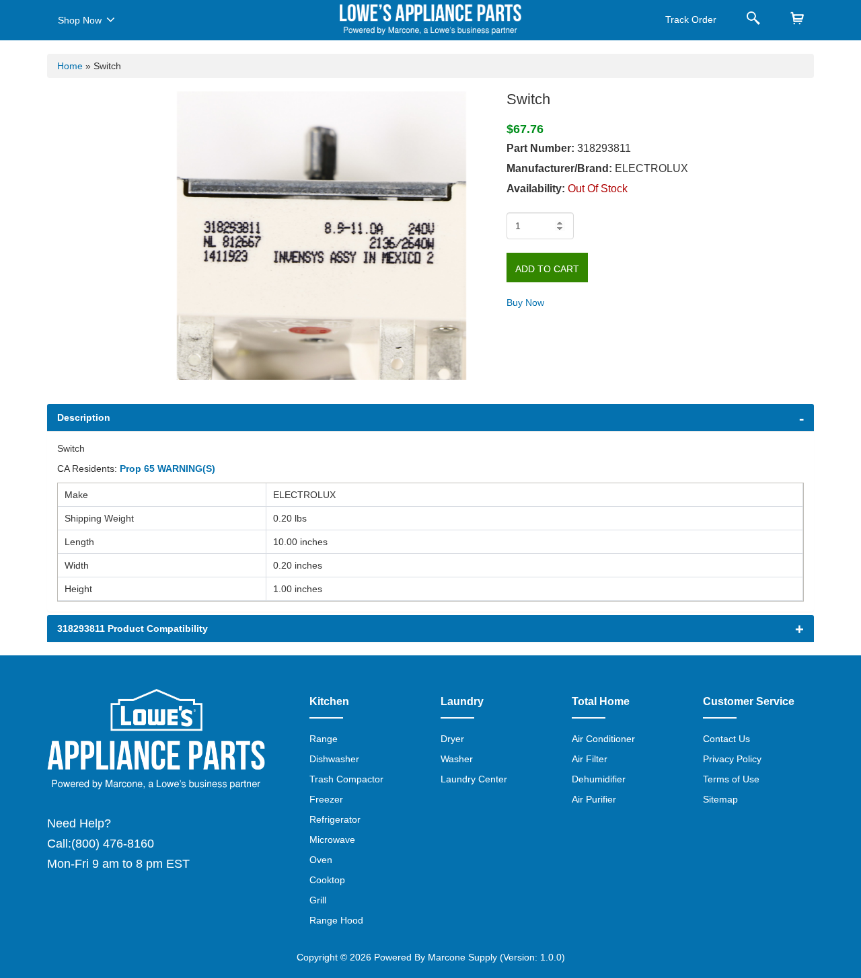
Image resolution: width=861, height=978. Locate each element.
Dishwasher (334, 758)
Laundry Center (474, 779)
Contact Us (726, 738)
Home (70, 65)
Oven (320, 859)
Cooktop (327, 879)
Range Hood (336, 920)
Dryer (452, 738)
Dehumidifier (599, 779)
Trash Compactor (346, 779)
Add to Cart (547, 268)
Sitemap (720, 799)
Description (83, 417)
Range (323, 738)
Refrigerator (335, 819)
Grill (317, 900)
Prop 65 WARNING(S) (167, 468)
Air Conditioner (603, 738)
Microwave (332, 839)
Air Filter (589, 758)
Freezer (326, 799)
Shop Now (80, 20)
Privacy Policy (732, 758)
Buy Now (525, 302)
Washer (457, 758)
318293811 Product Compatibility (132, 628)
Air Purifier (594, 799)
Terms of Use (731, 779)
